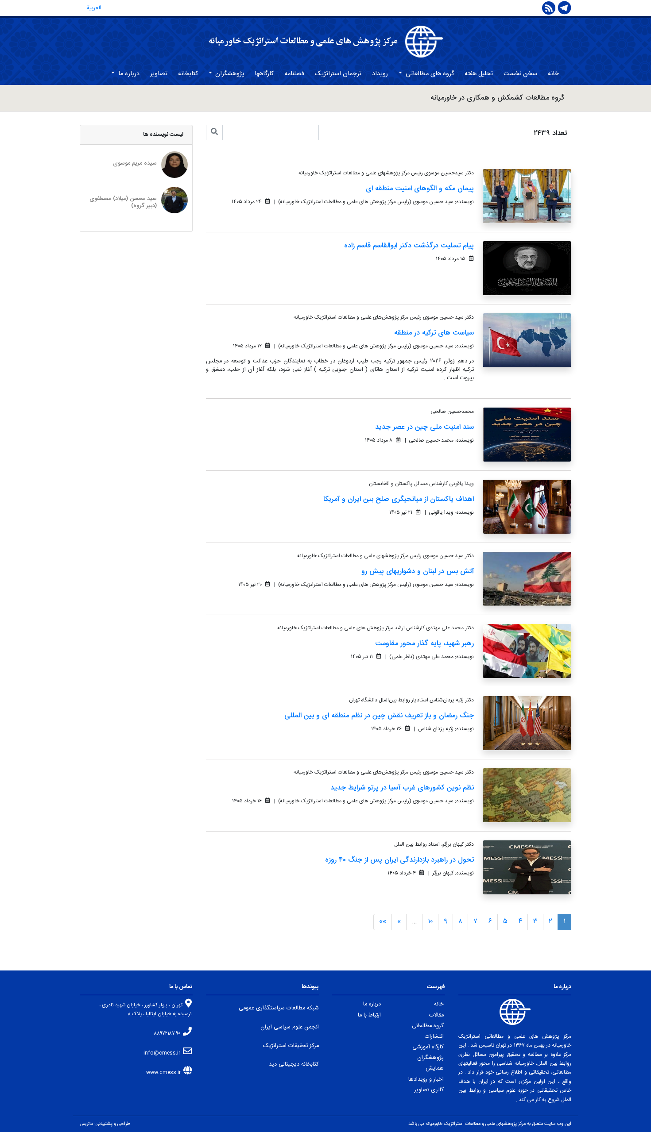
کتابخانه (188, 74)
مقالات (436, 1015)
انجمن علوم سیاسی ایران (289, 1027)
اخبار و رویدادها (426, 1079)
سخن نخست (520, 74)
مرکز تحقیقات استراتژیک (291, 1046)
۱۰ (430, 922)
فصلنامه (294, 74)
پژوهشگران (228, 74)
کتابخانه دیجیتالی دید (294, 1064)
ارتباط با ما (369, 1015)
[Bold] (214, 132)
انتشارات (434, 1036)
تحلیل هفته (479, 74)
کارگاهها (264, 74)
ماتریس (86, 1124)
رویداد (380, 74)
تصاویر (158, 74)
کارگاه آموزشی (428, 1047)
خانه (553, 74)
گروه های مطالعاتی (429, 74)
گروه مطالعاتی (428, 1026)
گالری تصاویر (429, 1090)
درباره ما (128, 74)
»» (382, 922)
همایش (435, 1068)
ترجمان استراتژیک (338, 74)
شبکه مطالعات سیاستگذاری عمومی (279, 1008)
